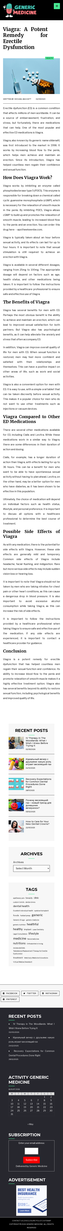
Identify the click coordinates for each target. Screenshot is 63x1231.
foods (16, 915)
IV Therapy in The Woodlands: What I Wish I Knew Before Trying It (37, 742)
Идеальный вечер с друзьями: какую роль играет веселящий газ (38, 762)
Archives (18, 862)
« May (30, 1124)
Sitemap (47, 1221)
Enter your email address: (31, 1154)
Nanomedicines (33, 939)
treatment (18, 957)
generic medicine (32, 920)
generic (37, 915)
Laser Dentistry (38, 930)
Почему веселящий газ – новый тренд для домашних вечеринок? (38, 804)
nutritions (19, 943)
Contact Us (17, 1221)
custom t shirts (18, 902)
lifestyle (34, 933)
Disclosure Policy (33, 1221)
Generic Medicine (38, 1166)
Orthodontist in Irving (35, 944)
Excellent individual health (23, 911)
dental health (21, 906)
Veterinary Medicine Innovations (36, 958)
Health (49, 58)
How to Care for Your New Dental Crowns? (37, 822)
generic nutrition (19, 925)
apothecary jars (18, 898)
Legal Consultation (20, 934)
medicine (19, 938)
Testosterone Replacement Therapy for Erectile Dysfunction (30, 952)
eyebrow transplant (41, 911)
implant (27, 929)
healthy (18, 929)
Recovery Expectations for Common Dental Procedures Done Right (38, 783)
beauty (29, 898)
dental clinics (30, 902)
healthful (32, 924)
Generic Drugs (19, 920)
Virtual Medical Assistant (22, 962)
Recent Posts (31, 730)
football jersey (25, 916)
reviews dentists (19, 948)
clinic (36, 898)
